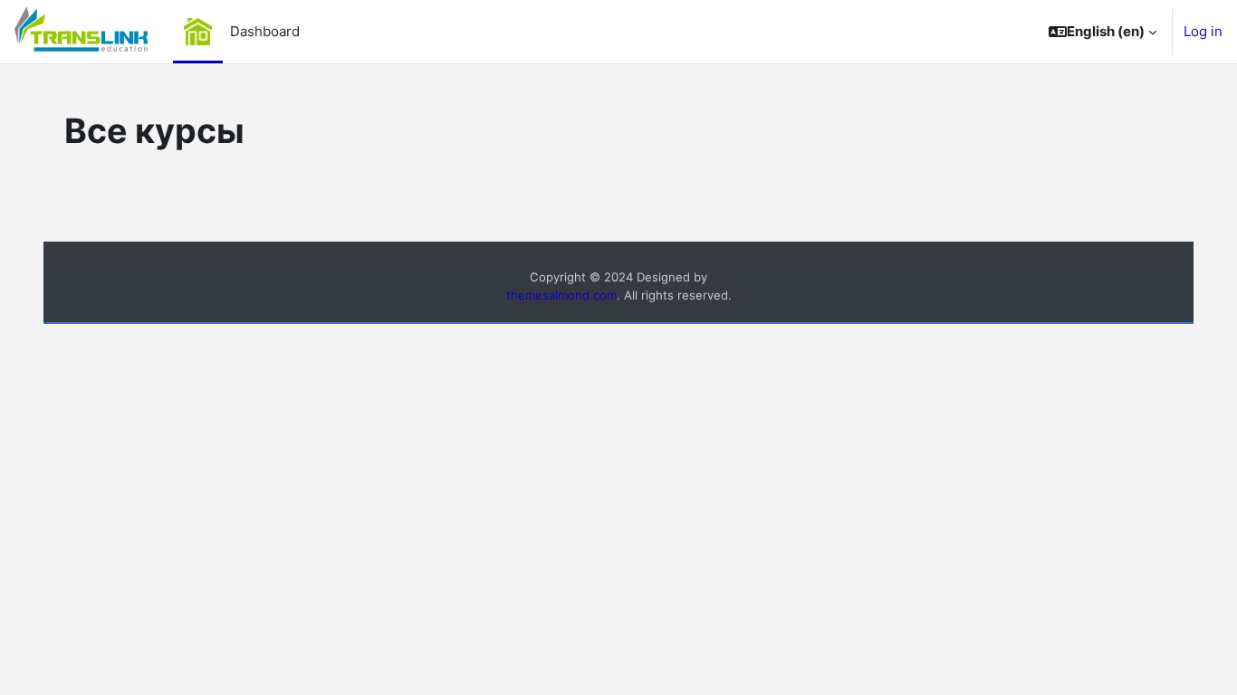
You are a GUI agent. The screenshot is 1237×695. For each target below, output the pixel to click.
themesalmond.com (561, 295)
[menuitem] (197, 31)
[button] (1102, 31)
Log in (1203, 31)
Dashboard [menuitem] (265, 31)
